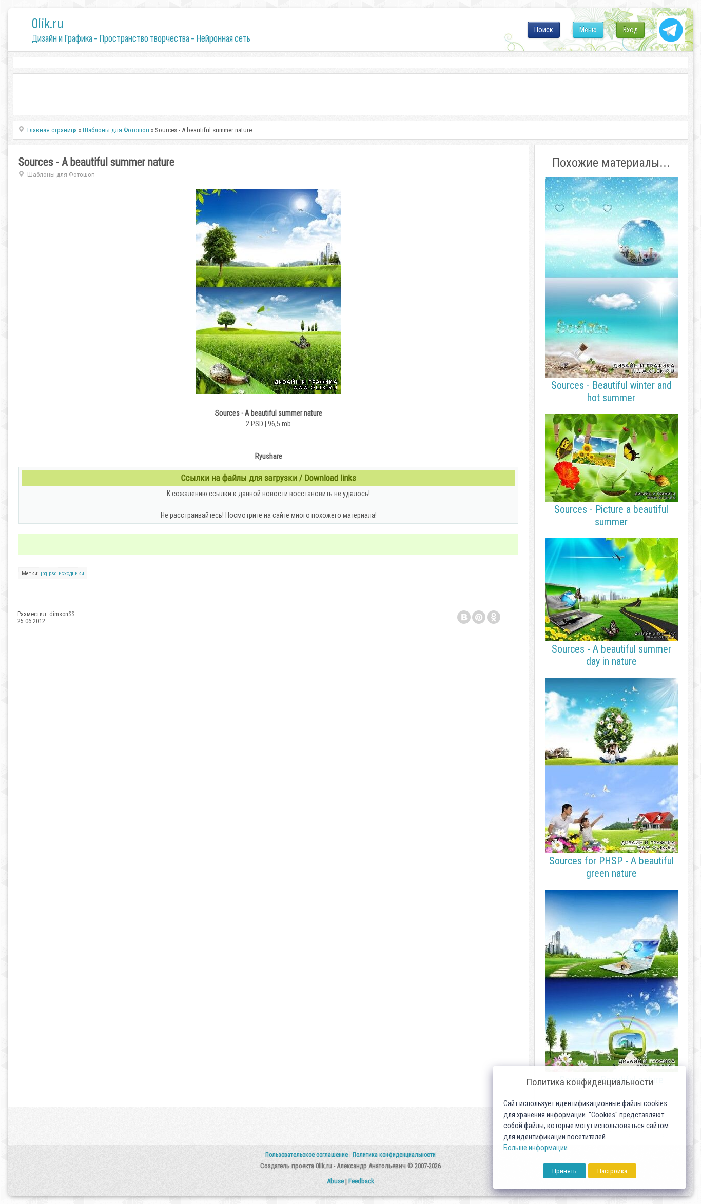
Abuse (335, 1181)
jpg (44, 573)
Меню (588, 30)
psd (53, 573)
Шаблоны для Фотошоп (61, 175)
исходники (71, 573)
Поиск (543, 30)
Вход (630, 30)
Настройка (612, 1171)
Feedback (361, 1181)
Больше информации (535, 1147)
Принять (564, 1171)
